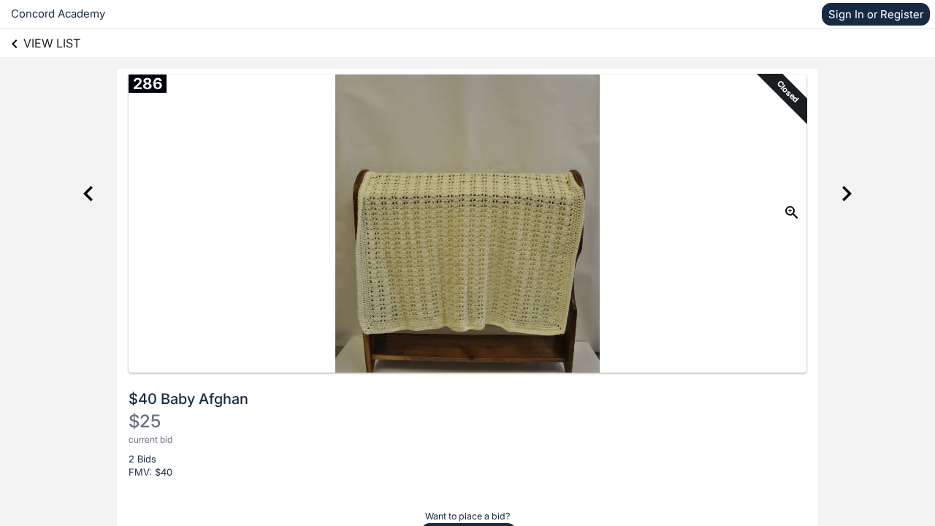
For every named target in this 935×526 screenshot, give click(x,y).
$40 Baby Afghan (188, 399)
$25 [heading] (145, 421)
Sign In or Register (875, 14)
